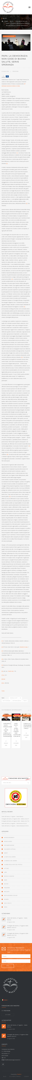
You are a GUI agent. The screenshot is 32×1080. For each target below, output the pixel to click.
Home (6, 21)
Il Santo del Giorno (10, 857)
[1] (17, 153)
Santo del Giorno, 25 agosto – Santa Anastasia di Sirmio (15, 826)
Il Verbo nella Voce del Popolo (13, 864)
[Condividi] (7, 76)
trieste (25, 700)
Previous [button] (28, 710)
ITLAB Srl (19, 1074)
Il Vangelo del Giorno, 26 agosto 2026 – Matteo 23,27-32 (15, 821)
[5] (24, 306)
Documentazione (21, 21)
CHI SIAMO (7, 1014)
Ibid (4, 679)
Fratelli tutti (11, 671)
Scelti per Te (7, 903)
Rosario (6, 899)
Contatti (26, 1076)
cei (20, 698)
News (5, 880)
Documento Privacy (15, 1076)
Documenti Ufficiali (10, 849)
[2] (7, 163)
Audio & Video (8, 841)
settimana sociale (17, 700)
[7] (29, 446)
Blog (12, 21)
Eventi (6, 853)
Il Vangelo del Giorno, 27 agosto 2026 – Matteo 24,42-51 (15, 819)
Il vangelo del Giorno (10, 860)
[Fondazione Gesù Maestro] (8, 7)
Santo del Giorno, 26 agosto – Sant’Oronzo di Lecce (14, 823)
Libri (5, 872)
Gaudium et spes (24, 647)
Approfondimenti (9, 837)
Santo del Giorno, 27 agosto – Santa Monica (12, 816)
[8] (7, 454)
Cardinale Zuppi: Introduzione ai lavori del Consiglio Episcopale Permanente (8, 730)
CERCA (28, 783)
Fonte (3, 691)
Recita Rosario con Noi (10, 895)
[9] (10, 496)
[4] (12, 279)
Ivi (3, 675)
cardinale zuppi (13, 698)
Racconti (6, 891)
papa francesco (6, 700)
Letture (6, 868)
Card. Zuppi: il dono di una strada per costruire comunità (17, 730)
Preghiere (7, 887)
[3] (26, 203)
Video (5, 907)
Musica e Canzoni (9, 876)
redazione (15, 71)
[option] (6, 731)
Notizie (6, 884)
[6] (22, 357)
